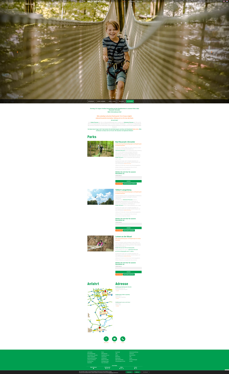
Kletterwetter (118, 358)
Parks (124, 1)
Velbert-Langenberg (123, 190)
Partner (116, 355)
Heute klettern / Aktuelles (92, 355)
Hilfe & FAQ (106, 342)
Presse (130, 358)
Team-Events (104, 356)
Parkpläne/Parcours (105, 355)
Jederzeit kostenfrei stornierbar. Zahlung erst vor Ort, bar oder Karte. (115, 118)
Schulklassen (104, 358)
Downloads (117, 352)
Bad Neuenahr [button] (91, 101)
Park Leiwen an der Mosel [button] (129, 274)
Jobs (116, 353)
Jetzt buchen (131, 1)
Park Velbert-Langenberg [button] (129, 230)
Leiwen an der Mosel (123, 237)
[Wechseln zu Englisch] (224, 1)
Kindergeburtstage (105, 361)
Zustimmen (129, 372)
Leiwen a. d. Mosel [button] (112, 101)
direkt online (136, 129)
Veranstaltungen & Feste (120, 361)
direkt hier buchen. (127, 163)
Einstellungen (110, 372)
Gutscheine (89, 362)
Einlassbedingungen (91, 353)
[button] (17, 51)
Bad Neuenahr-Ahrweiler (125, 142)
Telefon (122, 342)
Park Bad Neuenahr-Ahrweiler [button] (130, 183)
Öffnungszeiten (104, 353)
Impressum (131, 353)
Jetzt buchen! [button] (119, 183)
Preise (102, 352)
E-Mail (114, 342)
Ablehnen (137, 372)
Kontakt (131, 361)
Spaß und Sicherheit (119, 359)
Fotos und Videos (104, 362)
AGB (130, 356)
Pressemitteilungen (133, 359)
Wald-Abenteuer (96, 1)
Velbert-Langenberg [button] (101, 101)
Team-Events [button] (121, 101)
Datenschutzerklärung (133, 352)
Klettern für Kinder (105, 359)
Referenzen (117, 356)
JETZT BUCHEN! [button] (130, 101)
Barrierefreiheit (132, 355)
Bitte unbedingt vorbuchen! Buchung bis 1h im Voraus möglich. (114, 116)
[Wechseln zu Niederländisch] (227, 1)
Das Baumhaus (90, 361)
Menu (139, 1)
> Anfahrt (117, 290)
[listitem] (105, 293)
